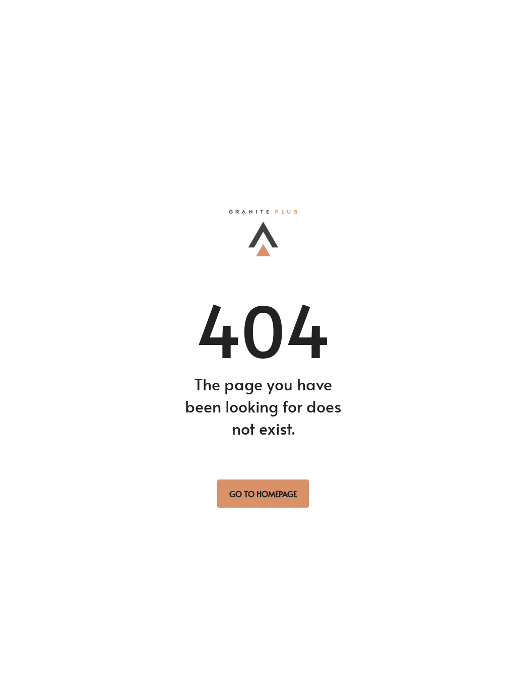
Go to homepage (263, 493)
